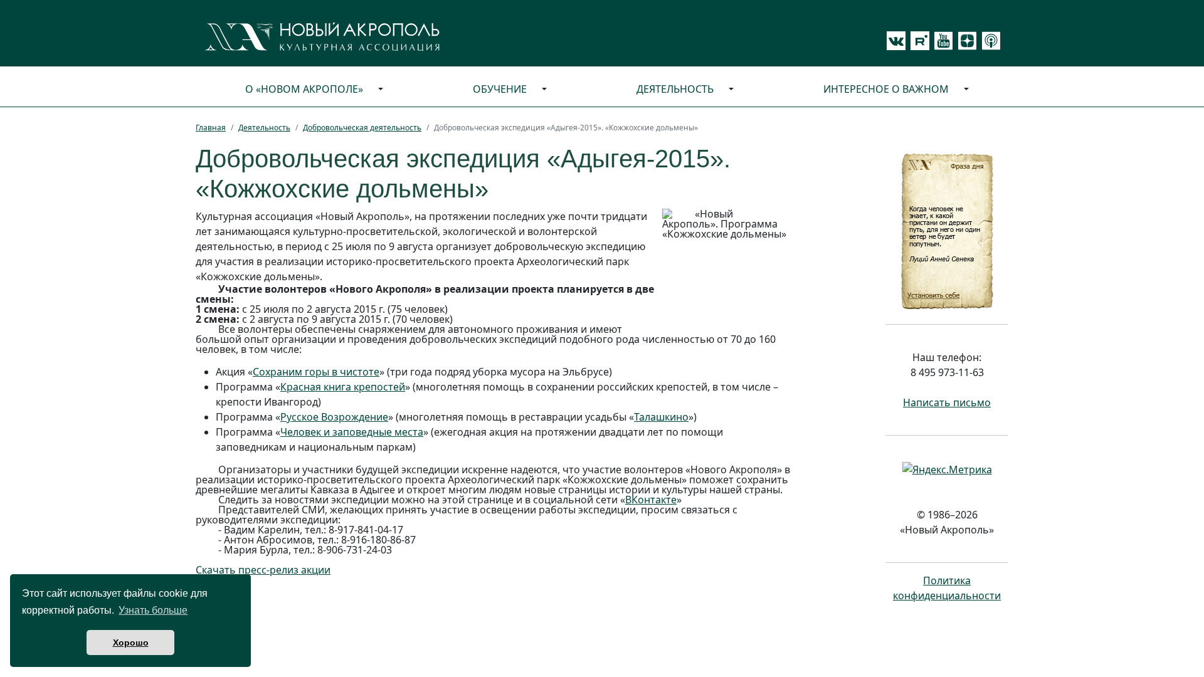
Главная (211, 127)
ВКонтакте (651, 499)
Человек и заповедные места (351, 432)
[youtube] (941, 40)
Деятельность (675, 89)
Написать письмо (947, 402)
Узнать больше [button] (153, 610)
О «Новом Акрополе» (304, 89)
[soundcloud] (989, 40)
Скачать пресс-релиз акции (263, 570)
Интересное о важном (886, 89)
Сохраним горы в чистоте (316, 372)
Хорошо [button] (131, 643)
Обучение (500, 89)
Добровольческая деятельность (362, 127)
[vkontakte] (896, 40)
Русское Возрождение (334, 417)
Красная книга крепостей (342, 387)
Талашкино (661, 417)
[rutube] (917, 40)
